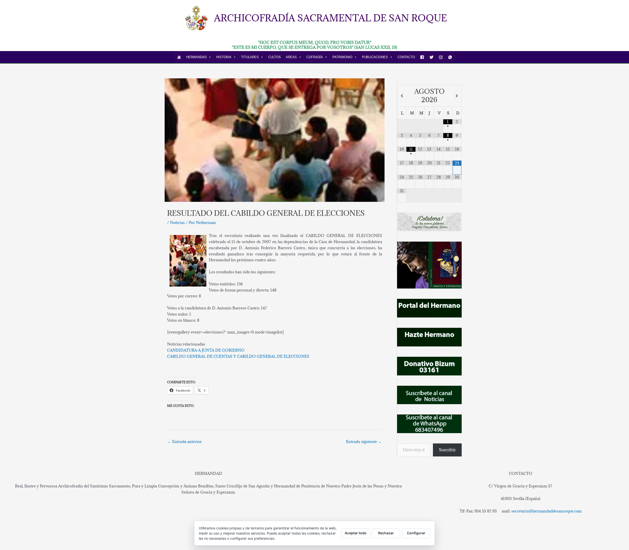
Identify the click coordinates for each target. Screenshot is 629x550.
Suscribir (447, 450)
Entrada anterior (185, 441)
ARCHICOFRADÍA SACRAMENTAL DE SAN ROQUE (330, 18)
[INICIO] (179, 57)
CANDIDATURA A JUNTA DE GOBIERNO (205, 350)
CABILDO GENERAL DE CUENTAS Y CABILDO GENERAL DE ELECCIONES (238, 356)
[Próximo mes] (457, 96)
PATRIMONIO (342, 57)
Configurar (416, 533)
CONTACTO (406, 57)
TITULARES (250, 57)
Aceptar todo (356, 533)
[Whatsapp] (450, 57)
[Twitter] (431, 57)
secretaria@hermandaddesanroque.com (546, 511)
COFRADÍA (314, 57)
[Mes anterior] (401, 96)
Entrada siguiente (364, 441)
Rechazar (386, 533)
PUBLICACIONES (375, 57)
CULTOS (274, 57)
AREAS (291, 57)
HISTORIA (223, 57)
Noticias (177, 222)
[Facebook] (422, 57)
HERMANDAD (196, 57)
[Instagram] (440, 57)
